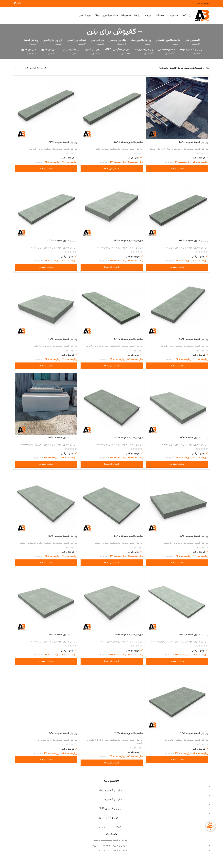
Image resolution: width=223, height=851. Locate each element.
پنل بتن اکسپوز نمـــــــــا (110, 799)
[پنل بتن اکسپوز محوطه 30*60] (112, 207)
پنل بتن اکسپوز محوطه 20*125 (62, 142)
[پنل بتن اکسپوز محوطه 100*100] (177, 108)
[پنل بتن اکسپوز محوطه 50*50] (177, 502)
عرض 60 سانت (101, 543)
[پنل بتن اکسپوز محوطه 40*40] (46, 305)
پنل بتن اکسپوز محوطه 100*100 (193, 142)
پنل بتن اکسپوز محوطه (197, 149)
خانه (208, 68)
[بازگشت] (140, 31)
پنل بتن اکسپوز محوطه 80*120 (128, 733)
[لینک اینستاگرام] (19, 3)
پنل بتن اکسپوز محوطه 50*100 (128, 437)
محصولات (111, 780)
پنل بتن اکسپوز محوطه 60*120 (62, 536)
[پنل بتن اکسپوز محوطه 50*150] (46, 404)
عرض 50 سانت (101, 444)
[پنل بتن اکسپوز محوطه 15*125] (112, 108)
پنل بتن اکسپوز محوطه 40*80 (194, 437)
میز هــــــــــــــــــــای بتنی (110, 826)
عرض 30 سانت (167, 247)
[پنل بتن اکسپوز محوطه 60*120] (46, 502)
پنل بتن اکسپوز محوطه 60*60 (129, 634)
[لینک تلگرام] (15, 3)
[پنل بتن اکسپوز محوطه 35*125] (46, 207)
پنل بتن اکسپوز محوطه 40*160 (128, 339)
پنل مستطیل (114, 149)
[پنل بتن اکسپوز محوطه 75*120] (177, 699)
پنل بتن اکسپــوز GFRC (110, 808)
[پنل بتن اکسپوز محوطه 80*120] (112, 699)
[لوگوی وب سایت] (202, 15)
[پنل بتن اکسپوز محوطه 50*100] (112, 404)
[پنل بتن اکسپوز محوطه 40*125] (177, 305)
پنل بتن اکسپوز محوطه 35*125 (62, 240)
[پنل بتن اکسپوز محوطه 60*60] (112, 601)
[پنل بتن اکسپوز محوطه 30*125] (177, 207)
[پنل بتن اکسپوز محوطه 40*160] (112, 305)
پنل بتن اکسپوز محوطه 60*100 (128, 536)
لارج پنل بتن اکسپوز (159, 149)
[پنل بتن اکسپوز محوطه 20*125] (46, 108)
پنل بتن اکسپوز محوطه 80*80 (63, 733)
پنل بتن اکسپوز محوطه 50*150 (62, 437)
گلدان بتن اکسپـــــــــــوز (110, 817)
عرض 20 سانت (36, 149)
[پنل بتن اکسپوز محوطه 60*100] (112, 502)
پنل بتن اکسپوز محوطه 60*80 (63, 634)
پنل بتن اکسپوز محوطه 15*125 (128, 142)
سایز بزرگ (173, 149)
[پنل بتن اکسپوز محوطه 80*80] (46, 699)
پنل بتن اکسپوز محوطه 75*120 (193, 733)
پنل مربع (182, 149)
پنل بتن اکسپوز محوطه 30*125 (193, 240)
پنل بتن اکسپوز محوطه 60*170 (193, 634)
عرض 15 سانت (101, 149)
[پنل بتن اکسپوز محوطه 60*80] (46, 601)
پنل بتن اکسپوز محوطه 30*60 (128, 240)
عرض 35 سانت (35, 247)
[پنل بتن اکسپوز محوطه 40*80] (177, 404)
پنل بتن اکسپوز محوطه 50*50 (193, 536)
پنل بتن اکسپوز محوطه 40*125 (193, 339)
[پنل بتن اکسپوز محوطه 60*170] (177, 601)
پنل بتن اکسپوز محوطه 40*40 (62, 339)
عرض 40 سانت (167, 346)
